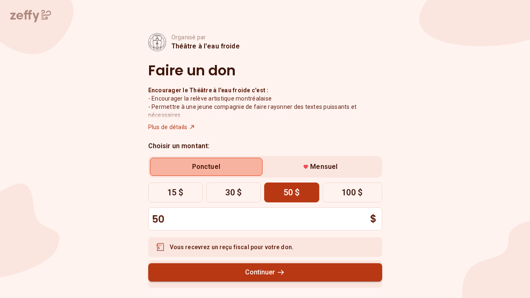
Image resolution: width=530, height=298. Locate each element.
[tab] (206, 167)
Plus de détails (168, 127)
